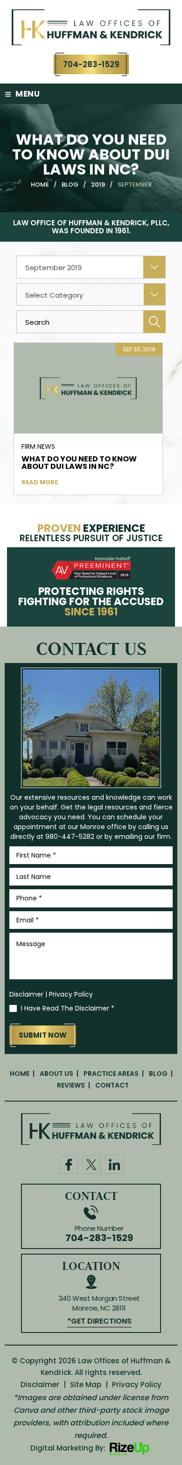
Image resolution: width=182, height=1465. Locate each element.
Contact (112, 1085)
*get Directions (99, 1321)
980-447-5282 (69, 836)
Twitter (91, 1164)
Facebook (68, 1164)
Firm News (38, 446)
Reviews (71, 1085)
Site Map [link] (85, 1384)
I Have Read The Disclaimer (67, 1008)
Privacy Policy (71, 994)
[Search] (154, 321)
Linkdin (114, 1164)
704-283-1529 (91, 64)
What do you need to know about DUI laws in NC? (79, 462)
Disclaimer (26, 994)
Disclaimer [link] (40, 1384)
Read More (39, 482)
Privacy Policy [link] (136, 1384)
